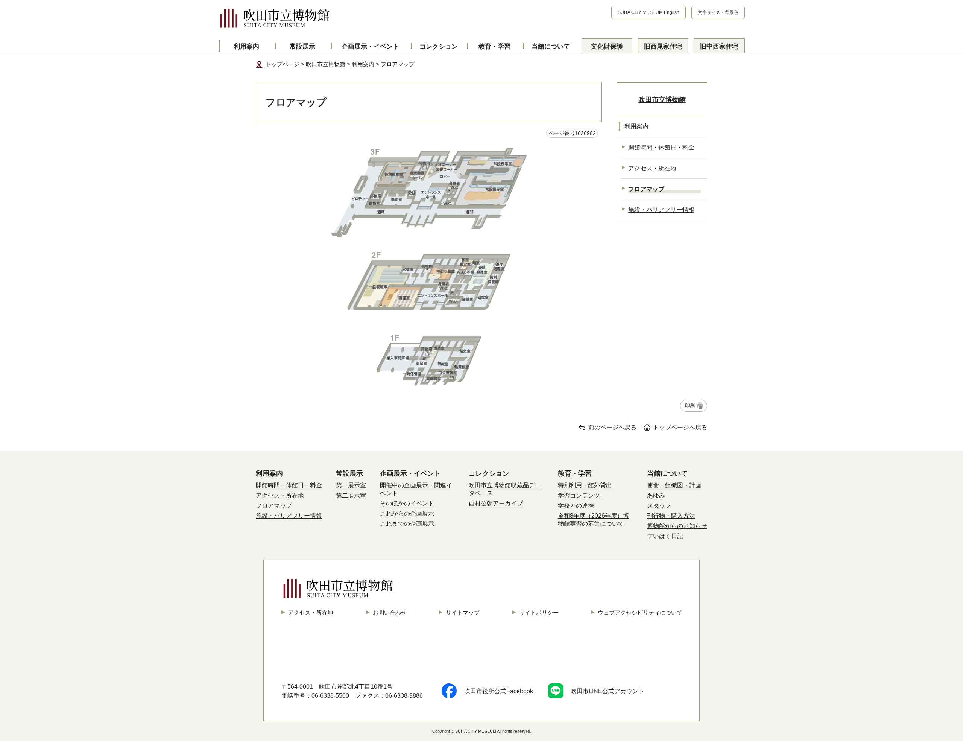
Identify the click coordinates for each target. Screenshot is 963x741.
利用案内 (246, 46)
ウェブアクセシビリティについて (640, 612)
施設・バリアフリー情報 (661, 209)
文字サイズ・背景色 (718, 12)
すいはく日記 (665, 536)
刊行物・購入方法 (671, 516)
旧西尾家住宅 (663, 46)
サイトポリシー (539, 612)
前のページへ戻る (612, 427)
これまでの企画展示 (407, 523)
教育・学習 (494, 46)
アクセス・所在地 (652, 168)
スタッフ (659, 505)
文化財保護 (607, 46)
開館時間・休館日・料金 (661, 147)
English (648, 12)
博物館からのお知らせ (677, 526)
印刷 (690, 405)
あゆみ (656, 495)
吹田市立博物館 (325, 64)
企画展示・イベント (370, 46)
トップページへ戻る (680, 427)
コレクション (438, 46)
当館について (551, 46)
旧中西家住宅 (719, 46)
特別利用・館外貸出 (585, 485)
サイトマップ (463, 612)
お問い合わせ (390, 612)
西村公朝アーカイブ (496, 503)
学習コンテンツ (579, 495)
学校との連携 (576, 505)
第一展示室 (351, 485)
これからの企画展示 (407, 513)
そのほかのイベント (407, 503)
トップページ (282, 64)
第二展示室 (351, 495)
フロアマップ (274, 505)
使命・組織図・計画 (674, 485)
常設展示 (302, 46)
